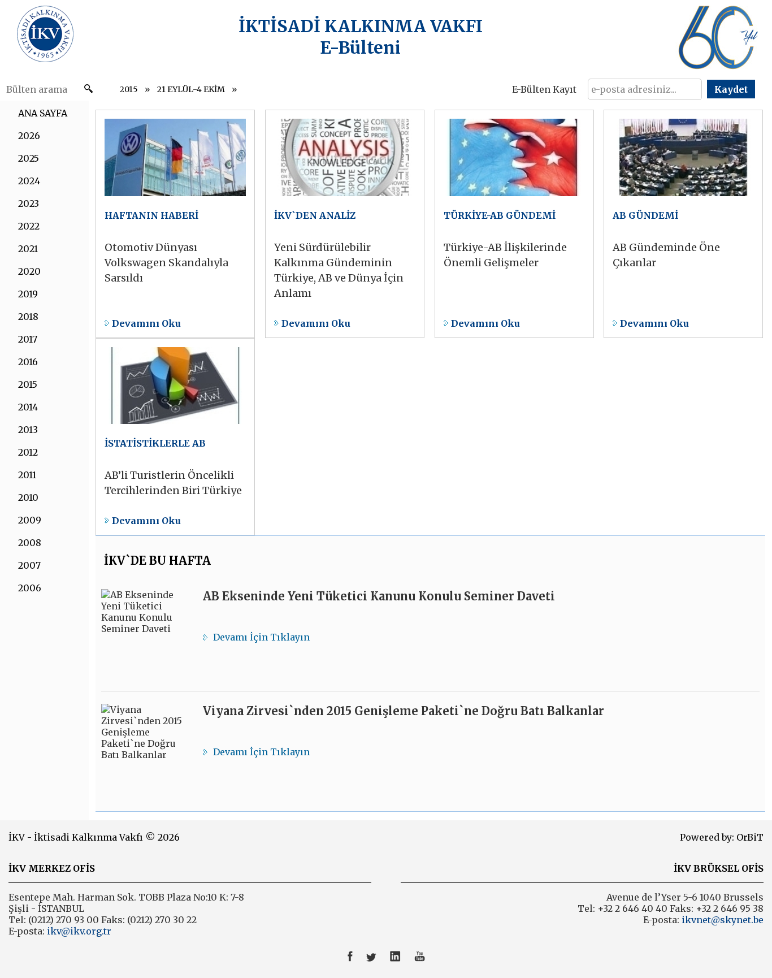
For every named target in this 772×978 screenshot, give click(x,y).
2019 (28, 294)
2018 (28, 316)
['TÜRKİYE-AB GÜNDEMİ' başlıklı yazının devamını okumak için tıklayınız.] (514, 223)
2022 (29, 226)
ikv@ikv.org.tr (78, 931)
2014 (28, 407)
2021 (28, 248)
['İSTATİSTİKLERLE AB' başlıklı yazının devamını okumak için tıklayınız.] (175, 437)
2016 (28, 361)
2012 (28, 452)
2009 (29, 520)
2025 (28, 158)
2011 (27, 475)
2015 (129, 89)
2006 (29, 588)
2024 (29, 181)
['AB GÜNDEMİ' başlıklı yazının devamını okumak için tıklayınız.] (683, 223)
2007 (29, 565)
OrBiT (750, 837)
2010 (28, 497)
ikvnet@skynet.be (723, 919)
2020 (29, 271)
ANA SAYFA (42, 113)
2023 (28, 203)
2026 (29, 135)
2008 (29, 542)
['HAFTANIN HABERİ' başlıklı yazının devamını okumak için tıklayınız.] (175, 223)
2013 (28, 429)
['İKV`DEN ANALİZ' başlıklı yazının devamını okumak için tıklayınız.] (345, 223)
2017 (27, 339)
